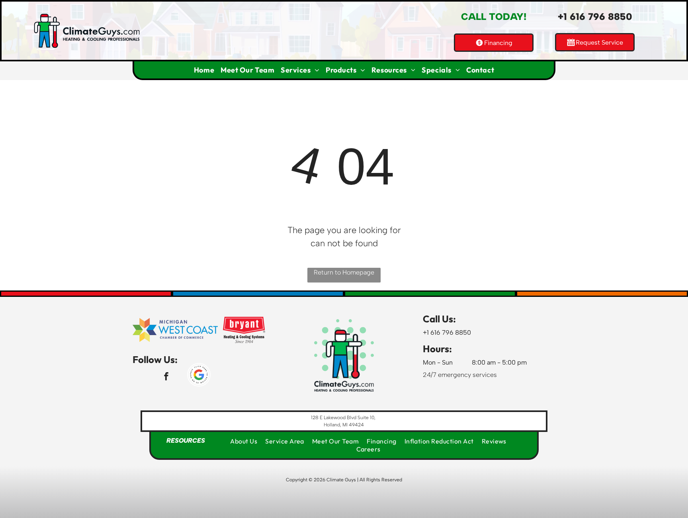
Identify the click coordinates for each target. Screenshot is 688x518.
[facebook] (166, 377)
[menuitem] (204, 70)
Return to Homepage (344, 272)
